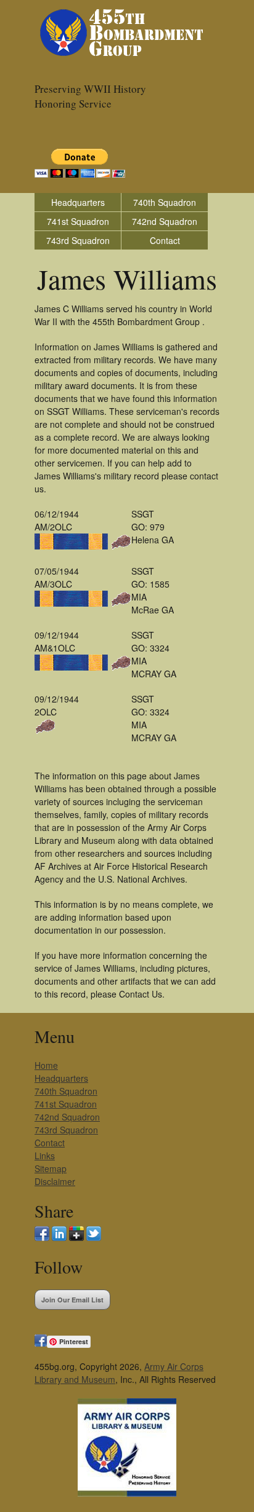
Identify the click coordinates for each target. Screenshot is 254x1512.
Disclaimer (55, 1181)
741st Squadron (78, 221)
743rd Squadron (78, 240)
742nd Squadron (164, 221)
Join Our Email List (72, 1299)
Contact (165, 240)
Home (46, 1065)
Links (45, 1155)
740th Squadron (164, 202)
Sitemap (51, 1168)
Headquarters (78, 202)
